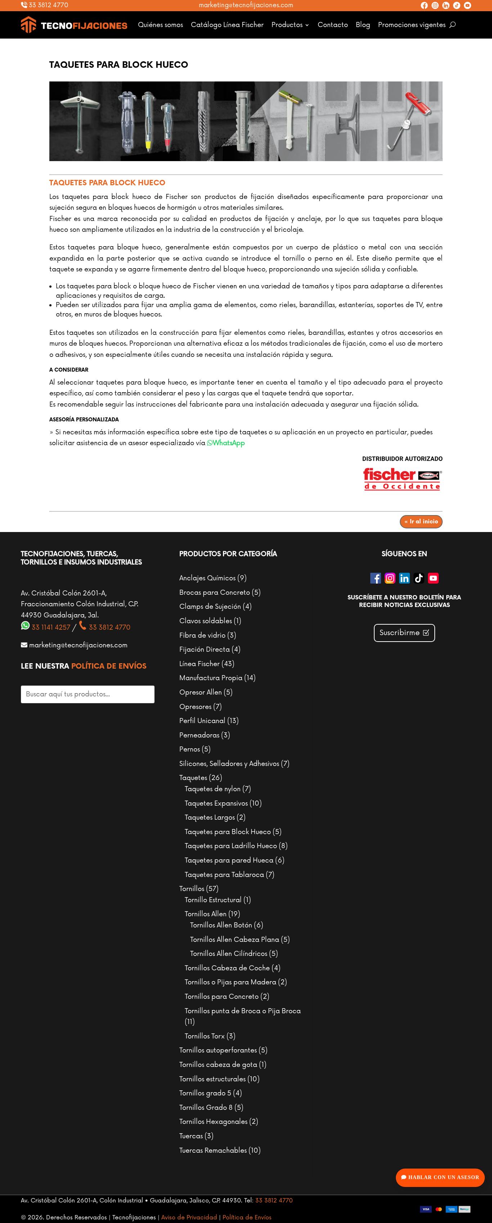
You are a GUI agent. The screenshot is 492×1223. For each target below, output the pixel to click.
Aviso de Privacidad (189, 1217)
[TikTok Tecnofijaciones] (456, 5)
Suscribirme (400, 633)
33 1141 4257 (50, 628)
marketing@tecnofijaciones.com (246, 5)
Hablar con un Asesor (443, 1177)
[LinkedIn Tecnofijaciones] (445, 5)
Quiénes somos (160, 25)
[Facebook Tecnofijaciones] (424, 5)
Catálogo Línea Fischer (227, 25)
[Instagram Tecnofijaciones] (435, 5)
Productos (287, 25)
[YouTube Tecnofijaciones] (467, 5)
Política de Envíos (109, 666)
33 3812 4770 (47, 5)
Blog (363, 25)
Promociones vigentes (412, 25)
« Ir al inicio (421, 521)
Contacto (333, 25)
